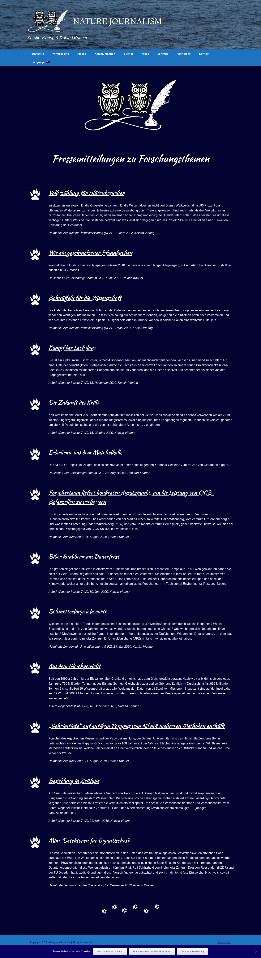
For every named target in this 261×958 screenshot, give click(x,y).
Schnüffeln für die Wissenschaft (85, 297)
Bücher (128, 53)
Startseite (38, 53)
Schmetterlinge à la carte (78, 611)
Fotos (145, 53)
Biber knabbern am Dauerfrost (84, 556)
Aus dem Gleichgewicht (75, 666)
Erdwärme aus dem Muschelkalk (85, 452)
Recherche (184, 53)
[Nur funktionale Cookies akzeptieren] (256, 951)
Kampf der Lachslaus (72, 347)
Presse (81, 53)
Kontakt (204, 53)
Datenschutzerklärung (192, 951)
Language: (39, 62)
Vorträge (162, 53)
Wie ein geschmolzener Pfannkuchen (90, 252)
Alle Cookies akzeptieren (110, 951)
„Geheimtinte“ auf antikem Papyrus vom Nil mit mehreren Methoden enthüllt (137, 726)
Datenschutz (224, 942)
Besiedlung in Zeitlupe (74, 780)
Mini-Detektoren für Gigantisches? (89, 840)
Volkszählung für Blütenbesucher (86, 193)
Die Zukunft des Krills (74, 402)
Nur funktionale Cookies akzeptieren (152, 951)
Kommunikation (105, 53)
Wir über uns (60, 53)
